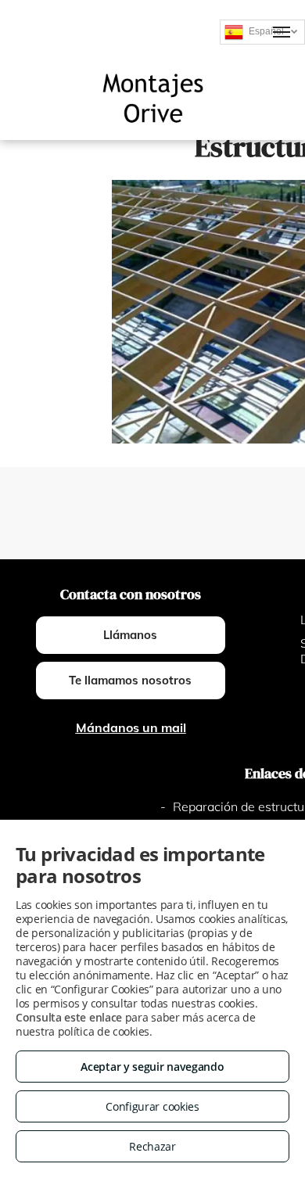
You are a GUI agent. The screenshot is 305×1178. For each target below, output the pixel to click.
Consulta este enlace (69, 1017)
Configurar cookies (152, 1106)
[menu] (281, 32)
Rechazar (152, 1146)
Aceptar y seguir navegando (152, 1066)
